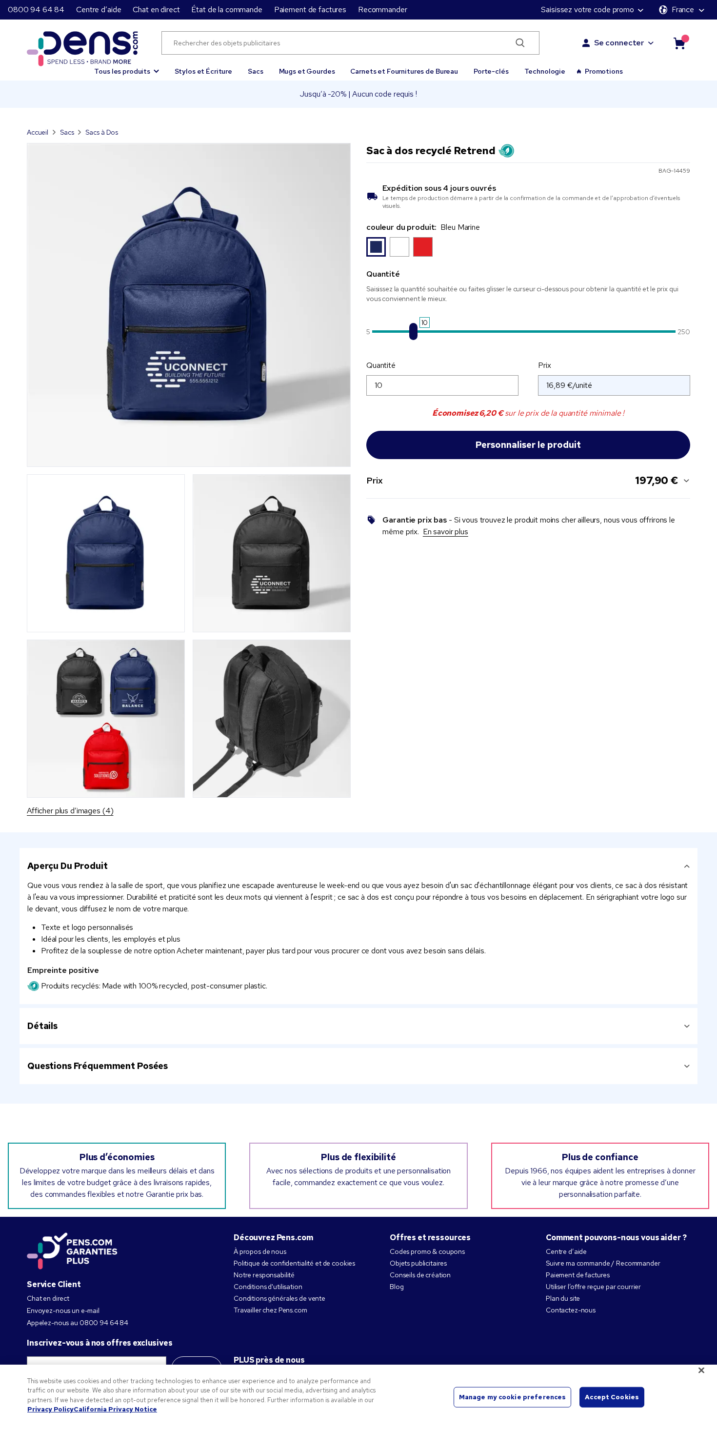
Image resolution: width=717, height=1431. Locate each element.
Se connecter (619, 43)
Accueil (37, 132)
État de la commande (226, 9)
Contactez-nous (571, 1310)
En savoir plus (445, 531)
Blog (396, 1286)
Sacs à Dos (101, 132)
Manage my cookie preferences (512, 1397)
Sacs (255, 71)
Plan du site (563, 1298)
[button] (126, 67)
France (683, 9)
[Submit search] (520, 43)
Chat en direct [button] (156, 9)
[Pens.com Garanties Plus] (72, 1250)
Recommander (382, 9)
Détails (42, 1025)
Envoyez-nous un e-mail (63, 1310)
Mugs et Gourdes (307, 71)
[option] (376, 247)
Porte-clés (491, 71)
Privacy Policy (50, 1409)
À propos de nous (260, 1251)
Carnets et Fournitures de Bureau (404, 71)
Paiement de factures (310, 9)
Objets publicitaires (418, 1263)
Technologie (544, 71)
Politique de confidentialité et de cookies (294, 1263)
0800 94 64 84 (36, 9)
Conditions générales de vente (279, 1298)
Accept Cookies (612, 1397)
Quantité (381, 365)
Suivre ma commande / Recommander (603, 1263)
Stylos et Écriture (203, 71)
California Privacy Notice (115, 1409)
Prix (544, 365)
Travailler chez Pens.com (270, 1310)
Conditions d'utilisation (268, 1286)
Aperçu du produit (67, 865)
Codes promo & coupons (427, 1251)
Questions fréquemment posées (97, 1065)
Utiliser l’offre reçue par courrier (593, 1286)
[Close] (701, 1370)
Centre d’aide (98, 9)
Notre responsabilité (264, 1274)
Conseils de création (420, 1274)
